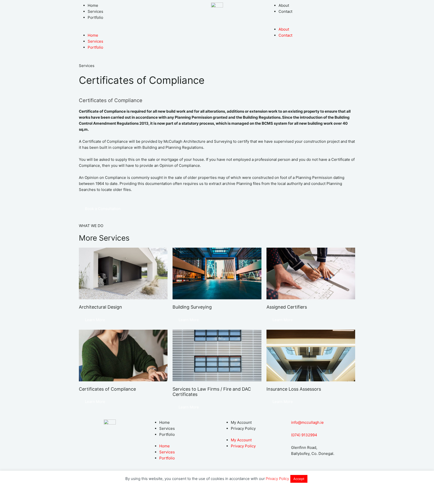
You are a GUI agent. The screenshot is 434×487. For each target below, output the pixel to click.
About (284, 5)
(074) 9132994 (304, 435)
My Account (241, 422)
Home (93, 5)
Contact (285, 11)
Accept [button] (298, 479)
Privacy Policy (243, 428)
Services (95, 11)
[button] (121, 29)
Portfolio (95, 17)
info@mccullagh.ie (307, 422)
